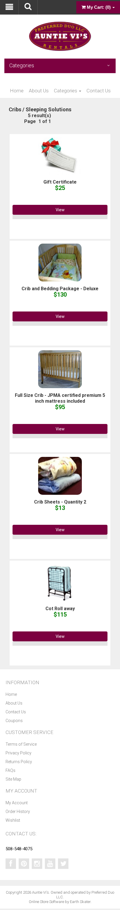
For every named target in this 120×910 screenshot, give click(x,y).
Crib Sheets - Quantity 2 (60, 502)
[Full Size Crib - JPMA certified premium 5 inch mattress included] (60, 369)
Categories (66, 91)
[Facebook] (11, 863)
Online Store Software (46, 902)
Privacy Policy (18, 753)
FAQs (10, 770)
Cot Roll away (60, 608)
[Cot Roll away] (60, 582)
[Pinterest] (24, 863)
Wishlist (13, 820)
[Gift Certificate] (60, 155)
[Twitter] (63, 863)
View (60, 209)
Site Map (13, 779)
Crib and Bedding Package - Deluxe (60, 288)
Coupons (14, 720)
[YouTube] (50, 863)
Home (17, 91)
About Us (39, 91)
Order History (18, 811)
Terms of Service (21, 744)
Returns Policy (19, 761)
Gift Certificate (60, 182)
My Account (17, 802)
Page (30, 121)
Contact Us (99, 91)
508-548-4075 (19, 848)
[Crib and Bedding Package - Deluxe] (60, 262)
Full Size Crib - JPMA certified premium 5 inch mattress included (60, 398)
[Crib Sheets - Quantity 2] (60, 475)
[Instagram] (37, 863)
